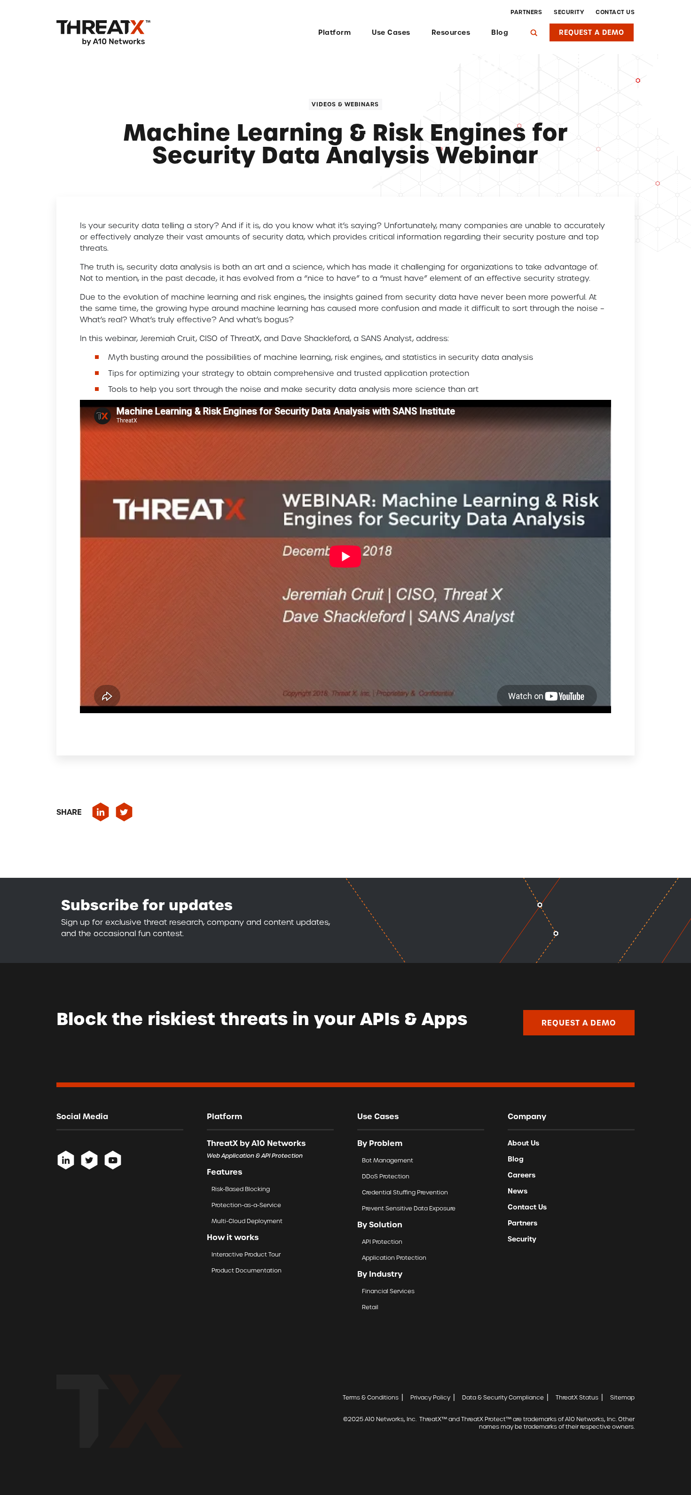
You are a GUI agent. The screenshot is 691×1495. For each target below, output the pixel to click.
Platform (334, 32)
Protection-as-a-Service (246, 1205)
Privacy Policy (430, 1397)
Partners (526, 12)
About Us (523, 1143)
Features (224, 1172)
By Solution (379, 1224)
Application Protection (394, 1257)
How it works (233, 1237)
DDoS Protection (385, 1176)
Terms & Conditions (371, 1397)
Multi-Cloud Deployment (247, 1221)
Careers (521, 1175)
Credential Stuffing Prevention (405, 1192)
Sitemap (622, 1397)
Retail (370, 1307)
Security (569, 12)
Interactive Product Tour (246, 1254)
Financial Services (388, 1291)
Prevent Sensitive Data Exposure (408, 1208)
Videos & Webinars (345, 104)
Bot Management (387, 1160)
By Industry (379, 1274)
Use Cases (391, 32)
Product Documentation (247, 1270)
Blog (499, 32)
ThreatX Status (577, 1397)
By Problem (379, 1143)
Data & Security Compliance (503, 1397)
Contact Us (615, 12)
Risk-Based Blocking (241, 1189)
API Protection (382, 1241)
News (517, 1191)
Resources (451, 32)
